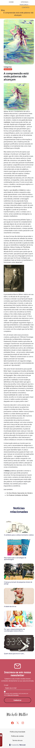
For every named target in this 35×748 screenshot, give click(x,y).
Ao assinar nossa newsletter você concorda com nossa (16, 694)
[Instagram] (22, 723)
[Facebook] (12, 723)
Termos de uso (17, 740)
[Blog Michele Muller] (17, 714)
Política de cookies (17, 736)
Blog (3, 10)
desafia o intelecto (19, 190)
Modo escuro (1, 741)
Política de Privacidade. (13, 695)
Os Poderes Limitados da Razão (17, 495)
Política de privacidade (17, 732)
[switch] (1, 735)
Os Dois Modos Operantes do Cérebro (20, 493)
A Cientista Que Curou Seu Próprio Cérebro (18, 386)
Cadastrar (17, 700)
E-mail (6, 685)
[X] (17, 723)
